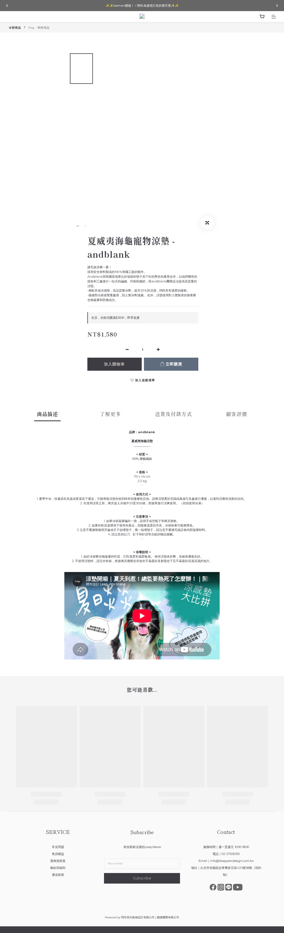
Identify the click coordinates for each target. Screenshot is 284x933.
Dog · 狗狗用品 (39, 27)
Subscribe (142, 878)
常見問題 (58, 847)
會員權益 (58, 854)
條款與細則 (57, 868)
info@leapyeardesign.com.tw (232, 861)
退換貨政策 (57, 861)
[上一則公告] (6, 5)
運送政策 (58, 875)
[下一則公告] (277, 5)
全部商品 (15, 27)
